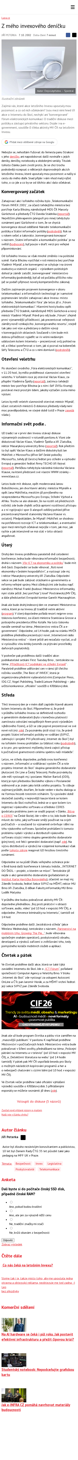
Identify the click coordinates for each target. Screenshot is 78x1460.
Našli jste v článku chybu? (15, 1114)
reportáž (63, 214)
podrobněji (54, 231)
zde (21, 730)
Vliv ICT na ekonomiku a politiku (43, 563)
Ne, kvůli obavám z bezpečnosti (29, 1232)
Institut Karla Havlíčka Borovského (24, 879)
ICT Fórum (52, 969)
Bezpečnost (23, 1163)
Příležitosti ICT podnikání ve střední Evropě (38, 664)
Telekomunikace (49, 1169)
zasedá (69, 410)
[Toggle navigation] (72, 7)
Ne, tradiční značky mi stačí (26, 1224)
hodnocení (16, 244)
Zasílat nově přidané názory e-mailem (22, 1110)
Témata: (7, 1163)
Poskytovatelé (25, 1169)
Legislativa (54, 1163)
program (7, 613)
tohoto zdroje (18, 850)
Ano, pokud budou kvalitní (25, 1206)
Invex (39, 1163)
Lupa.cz (6, 18)
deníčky (14, 156)
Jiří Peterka (9, 35)
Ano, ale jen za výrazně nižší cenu (30, 1215)
